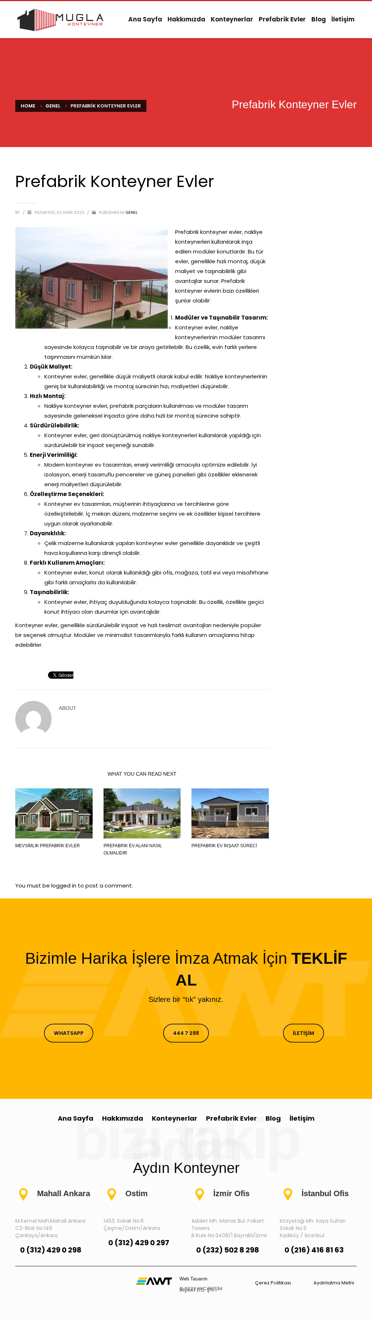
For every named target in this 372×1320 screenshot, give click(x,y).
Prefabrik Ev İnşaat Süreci (224, 845)
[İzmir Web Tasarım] (154, 1280)
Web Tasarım (193, 1279)
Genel (131, 212)
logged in (64, 885)
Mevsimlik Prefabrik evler (47, 845)
